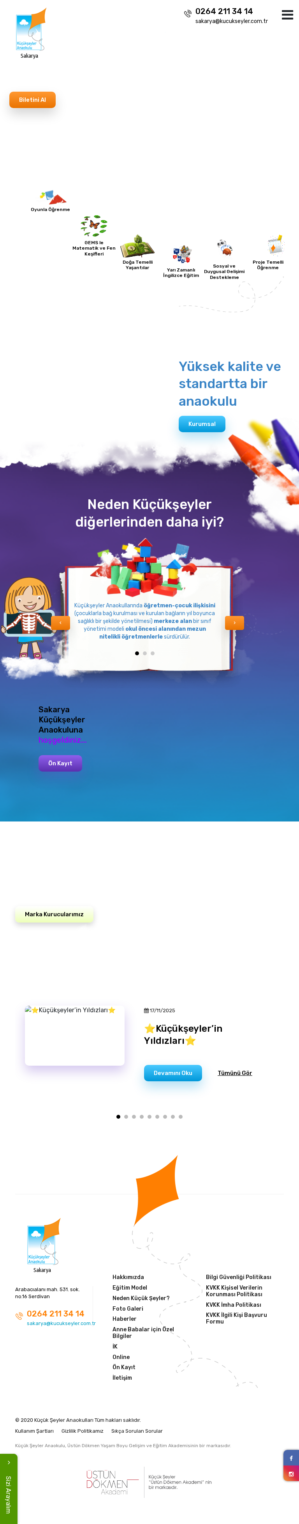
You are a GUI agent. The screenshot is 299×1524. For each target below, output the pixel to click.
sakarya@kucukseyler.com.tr (231, 21)
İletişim (122, 1378)
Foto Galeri (128, 1309)
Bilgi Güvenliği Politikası (238, 1277)
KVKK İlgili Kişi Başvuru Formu (236, 1318)
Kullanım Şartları (34, 1431)
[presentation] (13, 155)
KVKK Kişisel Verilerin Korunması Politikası (234, 1291)
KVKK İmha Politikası (233, 1305)
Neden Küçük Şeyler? (141, 1298)
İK (115, 1347)
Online (121, 1357)
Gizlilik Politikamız (83, 1431)
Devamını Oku (173, 1073)
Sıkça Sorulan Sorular (137, 1431)
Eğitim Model (130, 1288)
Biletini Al (32, 99)
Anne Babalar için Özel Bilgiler (143, 1333)
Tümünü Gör (235, 1073)
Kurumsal (202, 424)
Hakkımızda (128, 1277)
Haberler (125, 1319)
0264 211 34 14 (224, 11)
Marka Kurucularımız (54, 914)
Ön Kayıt (60, 763)
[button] (137, 653)
